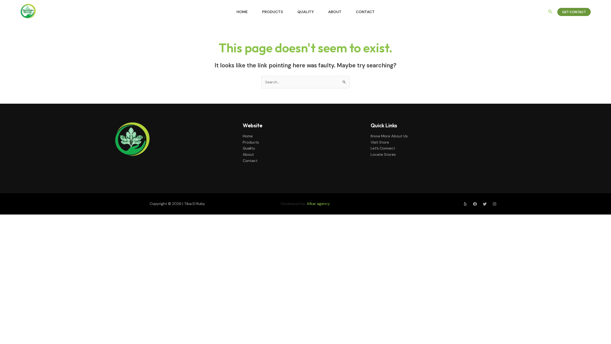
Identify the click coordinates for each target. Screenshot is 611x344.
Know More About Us (389, 136)
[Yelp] (465, 204)
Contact (365, 11)
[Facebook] (475, 204)
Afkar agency (318, 203)
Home (242, 11)
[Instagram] (494, 204)
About (335, 11)
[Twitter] (485, 204)
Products (272, 11)
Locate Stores (383, 154)
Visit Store (380, 142)
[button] (550, 12)
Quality (305, 11)
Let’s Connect (383, 148)
